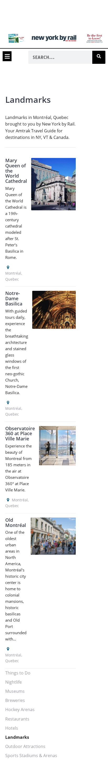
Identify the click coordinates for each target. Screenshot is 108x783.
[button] (7, 56)
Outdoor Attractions (25, 746)
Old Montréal (15, 522)
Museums (15, 691)
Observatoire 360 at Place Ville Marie (20, 433)
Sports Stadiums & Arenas (31, 755)
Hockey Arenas (20, 709)
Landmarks (17, 737)
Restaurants (17, 719)
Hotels (11, 728)
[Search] (98, 57)
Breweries (15, 700)
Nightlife (13, 682)
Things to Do (17, 673)
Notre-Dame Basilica (13, 298)
